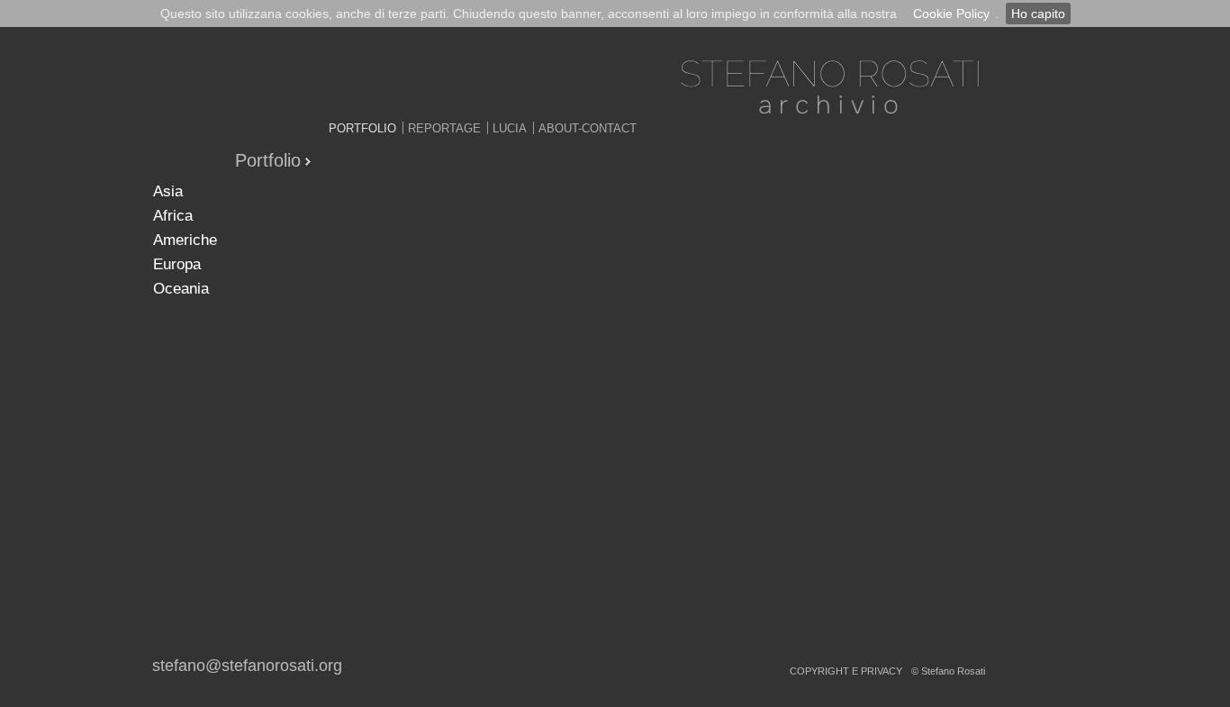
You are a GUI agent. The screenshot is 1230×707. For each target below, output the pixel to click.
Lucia (510, 128)
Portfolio (362, 128)
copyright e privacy (846, 671)
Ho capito (1038, 13)
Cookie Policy (951, 13)
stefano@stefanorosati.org (247, 666)
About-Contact (587, 128)
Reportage (444, 128)
